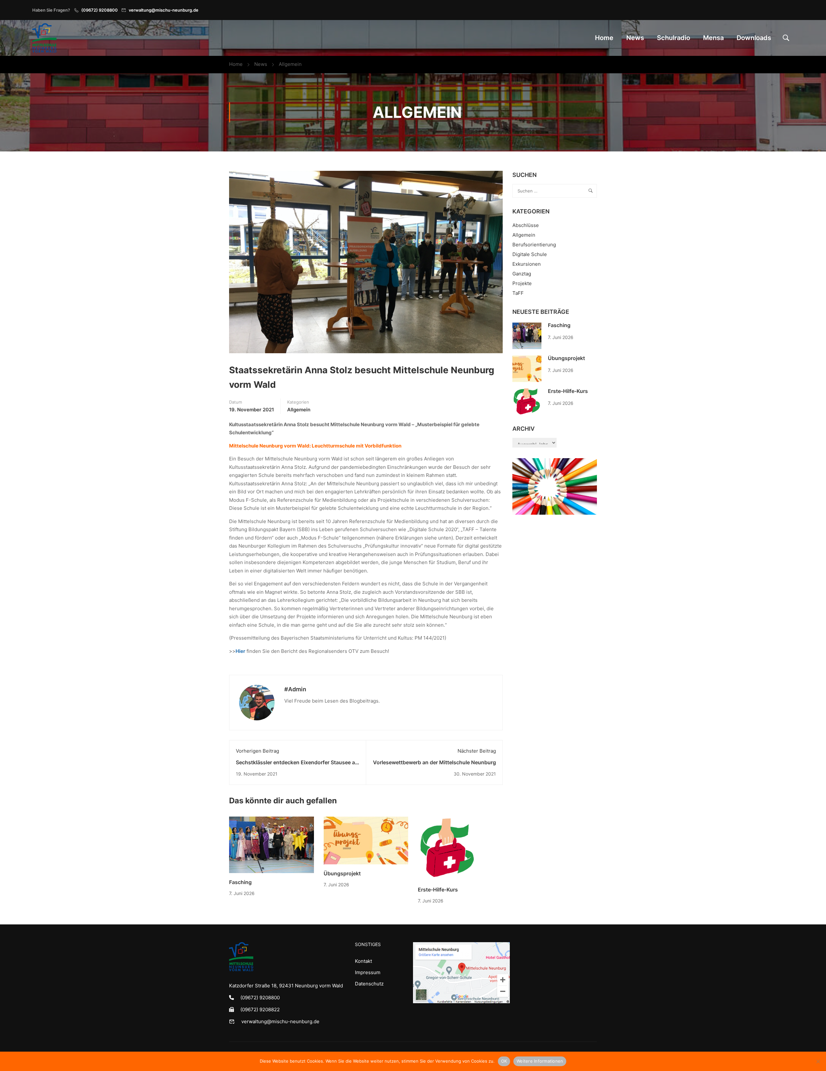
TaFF (518, 293)
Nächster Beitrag (477, 751)
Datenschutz (369, 984)
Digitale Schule (529, 254)
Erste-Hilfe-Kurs (438, 889)
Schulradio (673, 38)
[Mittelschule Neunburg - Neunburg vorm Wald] (44, 38)
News (635, 38)
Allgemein (290, 64)
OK (504, 1061)
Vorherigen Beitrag (257, 751)
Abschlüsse (525, 225)
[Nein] (818, 1061)
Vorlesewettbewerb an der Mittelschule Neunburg (434, 762)
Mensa (713, 38)
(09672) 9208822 (260, 1009)
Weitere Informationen (540, 1061)
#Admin (295, 689)
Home (604, 38)
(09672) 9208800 (99, 10)
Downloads (754, 38)
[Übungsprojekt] (366, 840)
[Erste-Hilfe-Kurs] (447, 848)
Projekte (522, 283)
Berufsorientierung (534, 245)
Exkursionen (526, 264)
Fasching (240, 882)
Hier (240, 651)
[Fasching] (271, 844)
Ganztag (521, 274)
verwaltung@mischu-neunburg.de (163, 10)
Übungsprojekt (342, 873)
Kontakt (363, 961)
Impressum (367, 972)
